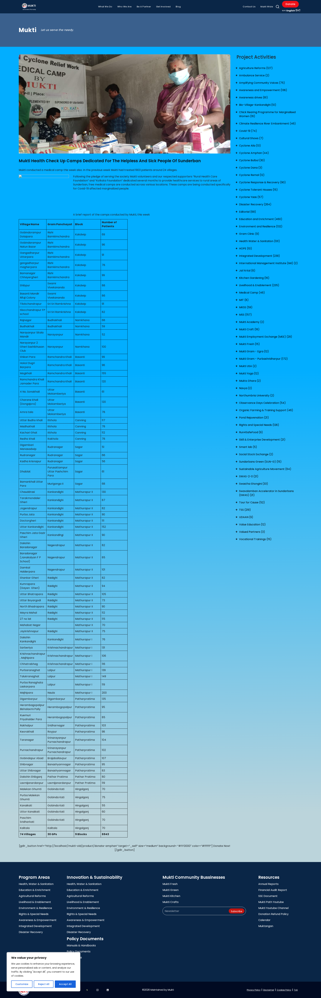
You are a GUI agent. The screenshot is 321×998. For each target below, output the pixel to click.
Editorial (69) (247, 212)
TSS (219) (245, 510)
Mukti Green (171, 890)
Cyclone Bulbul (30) (252, 160)
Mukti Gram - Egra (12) (254, 351)
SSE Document (268, 896)
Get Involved (163, 6)
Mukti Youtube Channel (273, 908)
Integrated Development (35, 926)
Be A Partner (144, 6)
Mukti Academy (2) (251, 322)
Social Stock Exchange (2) (256, 454)
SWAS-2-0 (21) (248, 476)
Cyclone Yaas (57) (251, 197)
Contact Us (249, 6)
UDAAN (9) (246, 517)
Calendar (264, 920)
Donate (290, 4)
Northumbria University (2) (256, 395)
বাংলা (284, 10)
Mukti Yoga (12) (249, 373)
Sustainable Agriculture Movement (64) (265, 469)
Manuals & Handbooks (81, 945)
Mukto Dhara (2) (250, 381)
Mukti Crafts (171, 902)
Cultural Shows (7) (251, 138)
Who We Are (124, 6)
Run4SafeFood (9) (251, 432)
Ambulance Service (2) (254, 75)
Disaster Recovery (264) (255, 204)
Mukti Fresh (170, 884)
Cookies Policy (284, 989)
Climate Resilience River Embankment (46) (267, 123)
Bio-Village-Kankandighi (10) (257, 105)
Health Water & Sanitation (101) (259, 241)
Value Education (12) (252, 524)
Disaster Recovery (31, 932)
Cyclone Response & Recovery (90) (262, 182)
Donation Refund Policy (273, 914)
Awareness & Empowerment (38, 920)
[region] (43, 971)
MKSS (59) (245, 307)
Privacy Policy (253, 989)
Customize (21, 984)
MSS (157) (245, 315)
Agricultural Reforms (32, 896)
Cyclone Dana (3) (250, 168)
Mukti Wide (266, 6)
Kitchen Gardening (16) (254, 278)
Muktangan (265, 926)
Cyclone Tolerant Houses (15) (258, 190)
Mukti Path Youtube (271, 902)
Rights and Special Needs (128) (259, 425)
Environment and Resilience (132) (260, 226)
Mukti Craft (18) (249, 329)
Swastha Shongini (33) (253, 484)
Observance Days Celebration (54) (262, 403)
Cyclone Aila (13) (250, 146)
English (290, 10)
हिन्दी (298, 10)
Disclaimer (268, 989)
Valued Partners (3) (252, 532)
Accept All (65, 984)
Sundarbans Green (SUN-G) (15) (260, 462)
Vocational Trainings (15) (255, 539)
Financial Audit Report (272, 890)
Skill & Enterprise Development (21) (262, 440)
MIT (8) (244, 300)
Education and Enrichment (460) (260, 219)
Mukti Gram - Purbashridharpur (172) (263, 359)
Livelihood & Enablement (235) (259, 285)
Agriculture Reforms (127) (256, 68)
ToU (296, 989)
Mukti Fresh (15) (249, 344)
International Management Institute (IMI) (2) (268, 263)
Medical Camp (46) (252, 293)
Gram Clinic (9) (249, 234)
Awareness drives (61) (253, 97)
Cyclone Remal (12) (251, 175)
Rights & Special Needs (33, 914)
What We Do (105, 6)
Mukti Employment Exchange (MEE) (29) (265, 337)
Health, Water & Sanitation (36, 884)
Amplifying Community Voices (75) (262, 83)
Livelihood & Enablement (35, 902)
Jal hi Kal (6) (247, 270)
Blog (178, 6)
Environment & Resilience (35, 908)
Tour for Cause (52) (252, 502)
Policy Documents (78, 951)
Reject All (43, 984)
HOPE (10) (245, 248)
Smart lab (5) (248, 447)
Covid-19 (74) (248, 131)
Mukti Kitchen (171, 896)
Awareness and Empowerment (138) (263, 90)
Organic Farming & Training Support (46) (266, 410)
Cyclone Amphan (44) (254, 153)
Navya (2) (245, 388)
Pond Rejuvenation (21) (254, 417)
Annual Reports (268, 884)
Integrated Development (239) (259, 256)
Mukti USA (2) (248, 366)
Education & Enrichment (34, 890)
